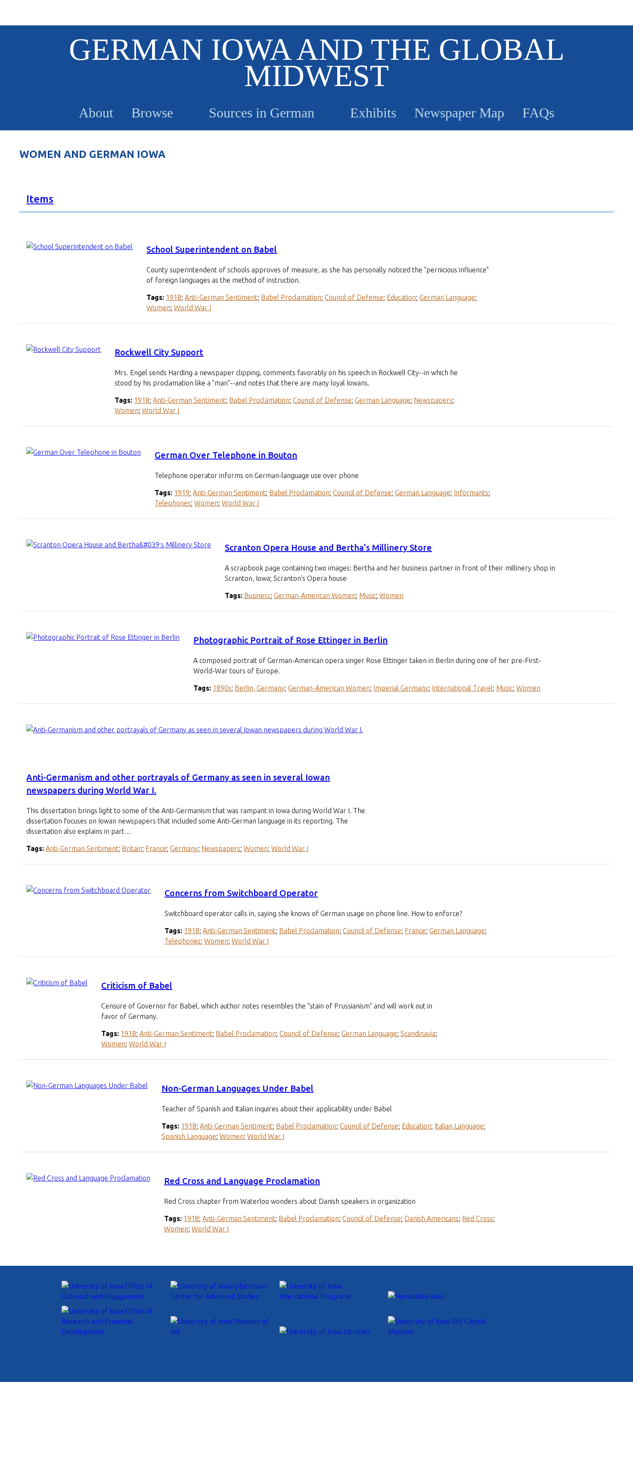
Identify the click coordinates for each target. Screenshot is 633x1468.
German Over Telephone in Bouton (226, 455)
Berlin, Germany (260, 688)
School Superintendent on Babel (211, 249)
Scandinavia (417, 1033)
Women (158, 307)
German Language (447, 297)
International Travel (462, 688)
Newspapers (433, 400)
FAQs (538, 112)
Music (367, 595)
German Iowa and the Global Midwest (317, 62)
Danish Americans (431, 1218)
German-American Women (315, 595)
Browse (152, 112)
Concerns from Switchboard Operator (241, 893)
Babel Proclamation (291, 297)
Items (39, 199)
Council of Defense (354, 297)
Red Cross (477, 1218)
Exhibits (373, 112)
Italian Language (459, 1126)
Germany (184, 848)
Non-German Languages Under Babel (237, 1088)
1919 (181, 493)
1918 (173, 297)
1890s (222, 688)
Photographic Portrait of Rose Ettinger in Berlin (290, 640)
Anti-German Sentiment (221, 297)
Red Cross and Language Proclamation (242, 1181)
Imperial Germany (400, 688)
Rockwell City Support (159, 352)
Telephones (173, 503)
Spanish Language (188, 1136)
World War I (192, 307)
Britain (132, 848)
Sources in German (261, 112)
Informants (471, 493)
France (156, 848)
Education (401, 297)
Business (257, 595)
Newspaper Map (459, 112)
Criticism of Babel (136, 985)
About (96, 112)
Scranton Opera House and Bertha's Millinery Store (328, 547)
